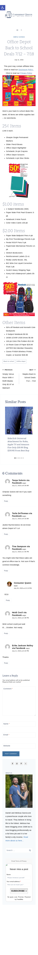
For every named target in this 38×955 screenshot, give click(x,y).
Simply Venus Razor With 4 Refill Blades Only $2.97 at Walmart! (8, 379)
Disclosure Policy (25, 70)
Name (6, 724)
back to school (8, 361)
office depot (21, 361)
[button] (2, 7)
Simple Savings (19, 37)
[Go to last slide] (8, 431)
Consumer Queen (22, 583)
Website (6, 746)
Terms (18, 861)
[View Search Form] (21, 30)
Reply (6, 501)
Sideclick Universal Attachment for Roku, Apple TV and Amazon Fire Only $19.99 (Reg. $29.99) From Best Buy (18, 444)
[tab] (15, 458)
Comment (8, 689)
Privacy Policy (26, 73)
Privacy (24, 861)
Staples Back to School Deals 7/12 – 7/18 (29, 375)
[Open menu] (17, 30)
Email (6, 735)
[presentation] (19, 420)
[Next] (29, 431)
